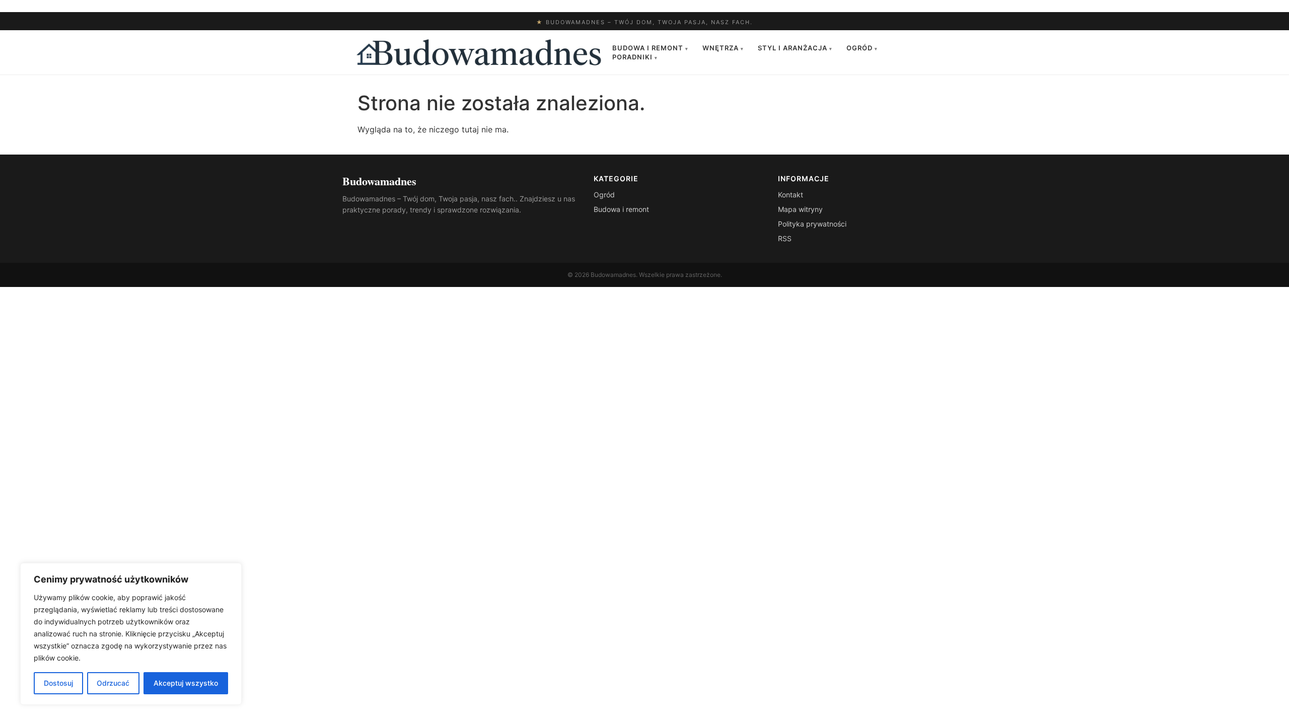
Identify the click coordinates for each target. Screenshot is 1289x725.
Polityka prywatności (812, 224)
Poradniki (635, 57)
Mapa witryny (800, 209)
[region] (131, 634)
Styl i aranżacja (795, 48)
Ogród (862, 48)
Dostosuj (58, 683)
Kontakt (790, 194)
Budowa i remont (650, 48)
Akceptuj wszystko (186, 683)
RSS (785, 238)
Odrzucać (113, 683)
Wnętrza (723, 48)
